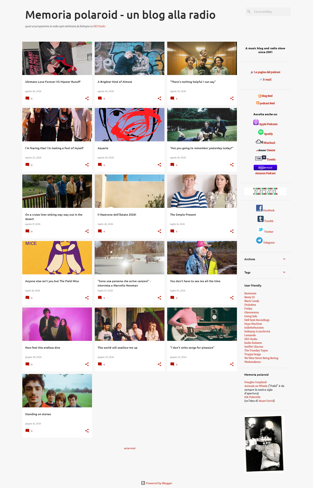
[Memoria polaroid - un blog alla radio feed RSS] (260, 95)
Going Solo (250, 316)
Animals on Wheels (256, 386)
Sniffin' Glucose (253, 346)
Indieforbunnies (254, 327)
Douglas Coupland (255, 382)
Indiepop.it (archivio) (257, 331)
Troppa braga (252, 354)
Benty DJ (249, 297)
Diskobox (250, 304)
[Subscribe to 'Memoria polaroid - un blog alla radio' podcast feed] (257, 103)
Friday (248, 308)
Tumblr (269, 221)
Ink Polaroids (252, 397)
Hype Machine (253, 323)
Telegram (269, 242)
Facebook (269, 210)
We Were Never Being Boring (261, 358)
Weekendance (252, 362)
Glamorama (251, 312)
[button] (87, 98)
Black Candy (251, 301)
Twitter (268, 231)
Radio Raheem (253, 342)
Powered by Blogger (158, 483)
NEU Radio (99, 26)
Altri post (130, 448)
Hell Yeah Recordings (257, 320)
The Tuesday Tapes (256, 350)
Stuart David (266, 400)
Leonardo (250, 335)
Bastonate (250, 293)
